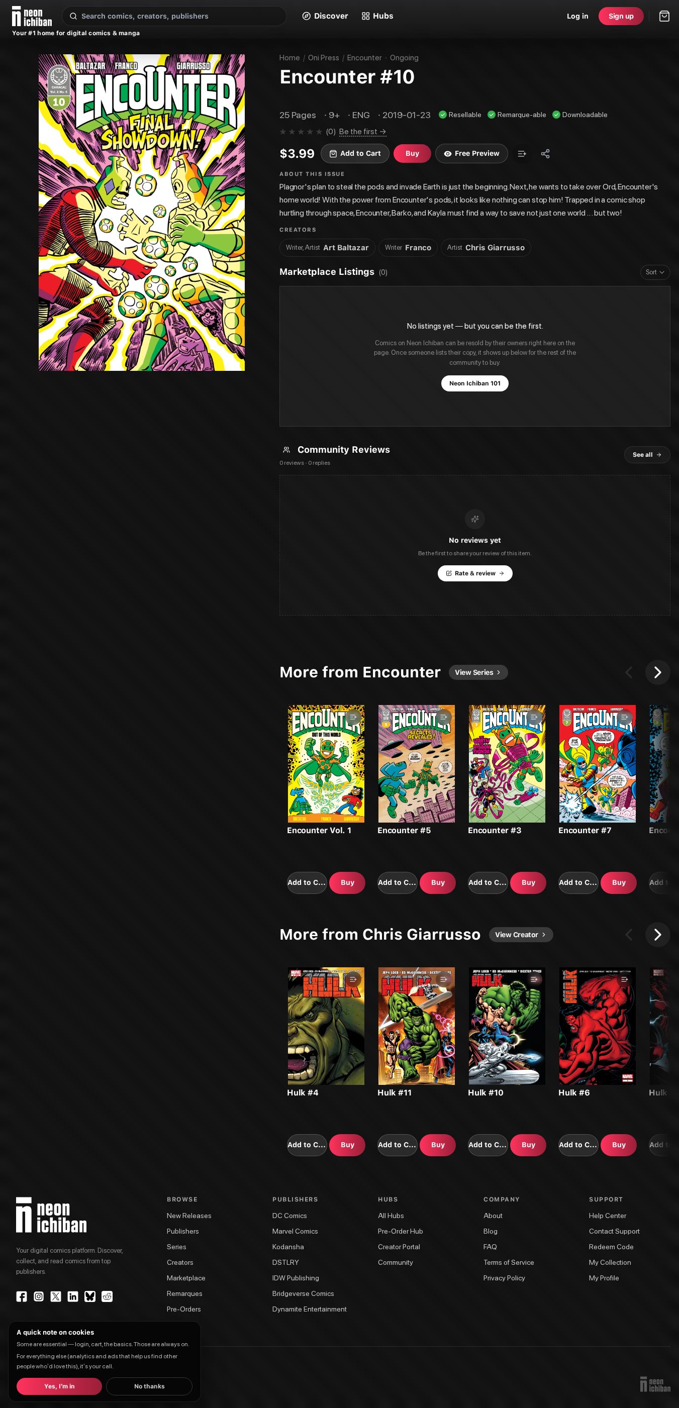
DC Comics (289, 1216)
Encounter (364, 57)
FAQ (490, 1247)
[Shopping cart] (664, 16)
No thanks (149, 1386)
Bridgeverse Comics (303, 1293)
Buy (347, 882)
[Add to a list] (522, 154)
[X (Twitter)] (55, 1296)
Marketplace (186, 1278)
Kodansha (288, 1247)
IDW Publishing (295, 1278)
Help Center (607, 1216)
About (493, 1216)
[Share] (545, 154)
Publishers (183, 1231)
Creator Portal (399, 1247)
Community (395, 1262)
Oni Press (323, 57)
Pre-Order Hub (400, 1231)
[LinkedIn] (72, 1296)
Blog (490, 1231)
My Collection (610, 1262)
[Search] (73, 16)
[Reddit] (107, 1296)
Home (289, 57)
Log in (578, 16)
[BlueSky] (89, 1296)
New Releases (189, 1216)
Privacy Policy (504, 1278)
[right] (657, 672)
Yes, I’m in (59, 1386)
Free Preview (477, 153)
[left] (628, 672)
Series (176, 1247)
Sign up (621, 16)
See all (643, 454)
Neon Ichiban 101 (475, 383)
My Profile (604, 1278)
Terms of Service (508, 1262)
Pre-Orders (184, 1309)
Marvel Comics (295, 1231)
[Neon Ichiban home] (32, 16)
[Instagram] (38, 1296)
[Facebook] (21, 1296)
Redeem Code (611, 1247)
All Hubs (391, 1216)
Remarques (185, 1293)
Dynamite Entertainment (309, 1309)
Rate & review (475, 573)
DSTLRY (285, 1262)
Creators (180, 1262)
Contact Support (614, 1231)
